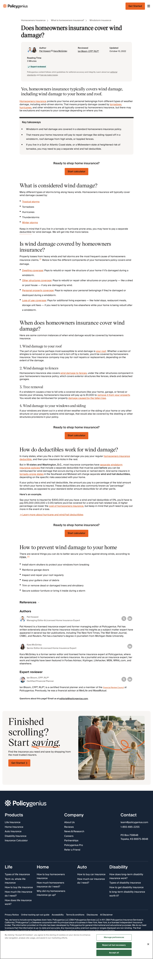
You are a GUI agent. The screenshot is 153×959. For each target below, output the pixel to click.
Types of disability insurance (125, 883)
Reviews (69, 827)
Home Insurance (14, 827)
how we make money (49, 75)
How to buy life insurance (19, 887)
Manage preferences (114, 937)
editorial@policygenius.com (73, 698)
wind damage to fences (73, 373)
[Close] (148, 944)
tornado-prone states (31, 474)
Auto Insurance (13, 832)
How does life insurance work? (18, 902)
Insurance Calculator (16, 841)
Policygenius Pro (73, 845)
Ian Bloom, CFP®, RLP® (88, 51)
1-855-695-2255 (130, 827)
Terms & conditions (75, 914)
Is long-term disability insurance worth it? (127, 894)
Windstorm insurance (100, 20)
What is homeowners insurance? (67, 20)
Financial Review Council (113, 687)
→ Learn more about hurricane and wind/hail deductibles (51, 515)
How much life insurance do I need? (18, 894)
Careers (68, 836)
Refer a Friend (72, 850)
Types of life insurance (17, 874)
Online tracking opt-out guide (35, 914)
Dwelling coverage (32, 270)
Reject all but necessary (114, 945)
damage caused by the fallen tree (87, 398)
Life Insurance (12, 822)
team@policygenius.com (134, 822)
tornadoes (115, 104)
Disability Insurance (15, 836)
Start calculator (76, 171)
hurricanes (25, 107)
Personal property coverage (38, 290)
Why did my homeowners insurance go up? (51, 893)
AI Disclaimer (106, 914)
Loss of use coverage (34, 300)
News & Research (74, 832)
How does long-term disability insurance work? (126, 876)
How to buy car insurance (91, 874)
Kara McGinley (60, 51)
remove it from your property (113, 395)
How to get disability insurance (126, 887)
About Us (69, 822)
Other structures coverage (37, 280)
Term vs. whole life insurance (15, 881)
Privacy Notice (12, 914)
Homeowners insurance (33, 20)
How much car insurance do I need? (91, 881)
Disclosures (92, 914)
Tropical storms (30, 202)
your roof (101, 351)
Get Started (18, 763)
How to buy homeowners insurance (51, 876)
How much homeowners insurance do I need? (50, 885)
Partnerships (71, 841)
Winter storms (30, 223)
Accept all (114, 952)
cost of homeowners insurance (66, 506)
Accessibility (58, 914)
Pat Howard (45, 51)
